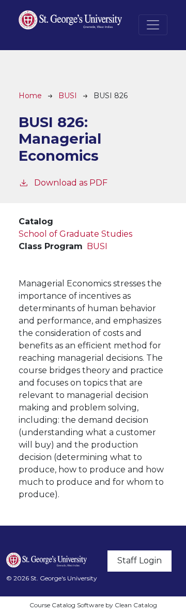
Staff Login (139, 560)
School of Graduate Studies (75, 234)
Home (30, 95)
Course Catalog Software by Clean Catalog (93, 605)
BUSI (67, 95)
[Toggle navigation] (152, 24)
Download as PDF (70, 183)
